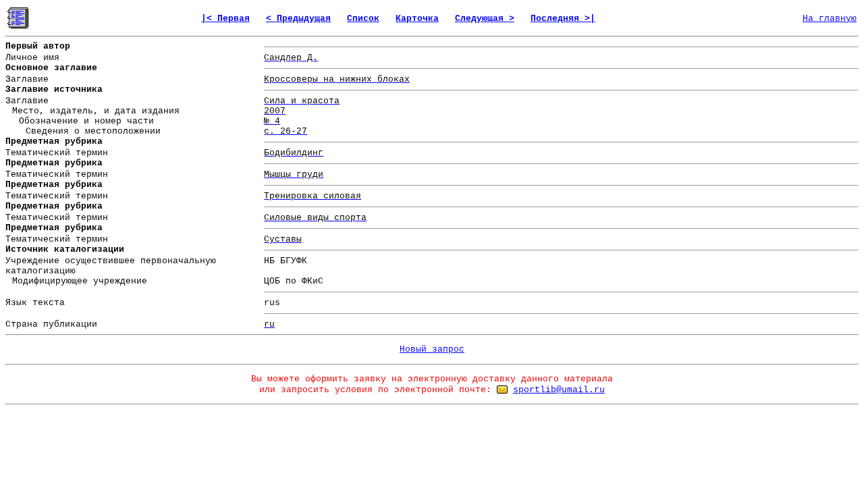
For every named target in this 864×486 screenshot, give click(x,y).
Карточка (417, 19)
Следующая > (484, 19)
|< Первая (225, 19)
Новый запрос (432, 349)
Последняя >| (563, 19)
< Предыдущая (298, 19)
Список (363, 19)
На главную (830, 19)
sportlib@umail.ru (559, 390)
